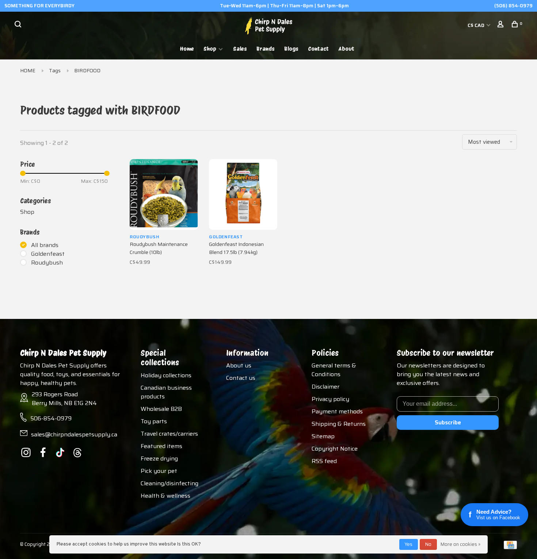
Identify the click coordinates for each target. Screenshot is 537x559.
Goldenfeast (48, 254)
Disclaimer (325, 386)
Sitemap (323, 436)
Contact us (240, 377)
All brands (44, 245)
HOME (27, 70)
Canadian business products (166, 392)
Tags (55, 70)
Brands (265, 48)
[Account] (501, 25)
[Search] (19, 25)
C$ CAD (476, 25)
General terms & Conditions (334, 370)
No (428, 544)
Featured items (161, 446)
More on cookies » (460, 544)
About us (238, 365)
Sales (240, 48)
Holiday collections (166, 375)
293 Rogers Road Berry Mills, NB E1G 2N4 (64, 399)
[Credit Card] (510, 547)
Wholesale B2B (161, 408)
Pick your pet (159, 470)
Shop (209, 48)
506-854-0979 (51, 418)
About (346, 48)
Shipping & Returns (339, 423)
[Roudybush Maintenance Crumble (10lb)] (164, 194)
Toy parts (154, 421)
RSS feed (324, 461)
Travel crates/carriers (169, 433)
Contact (318, 48)
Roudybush (47, 262)
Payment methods (337, 411)
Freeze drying (159, 458)
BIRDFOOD (87, 70)
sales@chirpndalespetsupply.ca (74, 434)
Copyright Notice (335, 448)
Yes (408, 544)
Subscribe (448, 422)
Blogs (291, 48)
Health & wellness (165, 495)
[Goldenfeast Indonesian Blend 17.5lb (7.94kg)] (243, 194)
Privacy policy (330, 399)
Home (187, 48)
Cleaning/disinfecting (169, 483)
